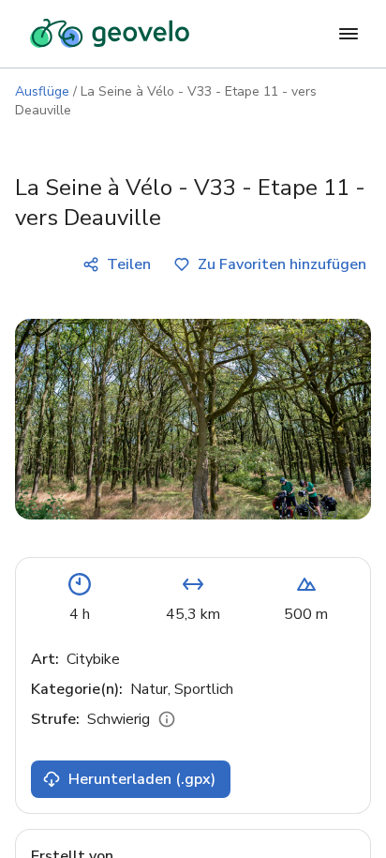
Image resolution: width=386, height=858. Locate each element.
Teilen (129, 264)
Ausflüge (42, 91)
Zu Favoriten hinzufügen (282, 264)
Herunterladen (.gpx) (141, 779)
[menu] (348, 34)
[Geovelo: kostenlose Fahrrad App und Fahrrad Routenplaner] (109, 34)
